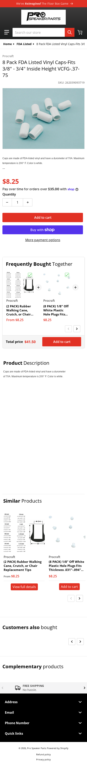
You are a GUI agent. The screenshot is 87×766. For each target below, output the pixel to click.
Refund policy (43, 754)
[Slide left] (68, 328)
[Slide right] (76, 328)
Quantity (9, 194)
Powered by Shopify (57, 748)
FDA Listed (24, 44)
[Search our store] (69, 32)
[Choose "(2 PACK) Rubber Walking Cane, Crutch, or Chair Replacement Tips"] (30, 275)
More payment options (42, 240)
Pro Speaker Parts (36, 748)
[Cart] (80, 32)
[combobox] (43, 32)
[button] (6, 32)
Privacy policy (43, 759)
